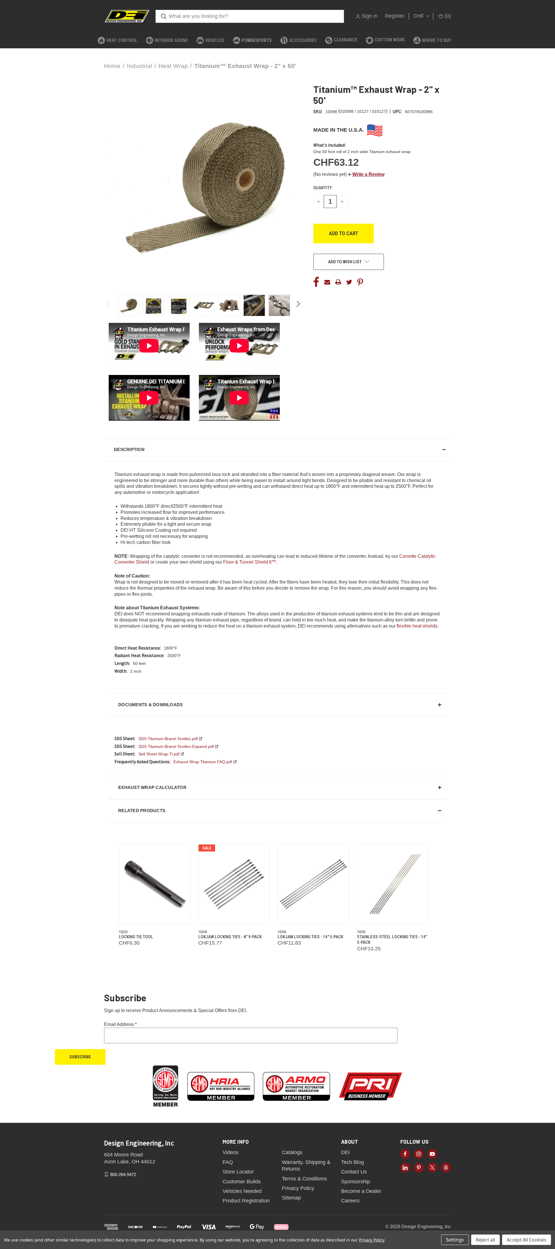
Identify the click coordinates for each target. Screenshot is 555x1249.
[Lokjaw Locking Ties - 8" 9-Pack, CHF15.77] (234, 884)
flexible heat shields (417, 625)
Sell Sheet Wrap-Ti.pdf (159, 754)
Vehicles (214, 40)
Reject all (485, 1240)
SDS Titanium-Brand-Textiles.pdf (168, 738)
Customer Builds (242, 1181)
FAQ (228, 1162)
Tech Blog (352, 1162)
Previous (109, 305)
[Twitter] (349, 282)
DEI (345, 1152)
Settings (455, 1240)
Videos (230, 1152)
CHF (419, 16)
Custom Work (390, 40)
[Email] (327, 282)
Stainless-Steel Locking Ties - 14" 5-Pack (392, 939)
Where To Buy (436, 40)
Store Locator (238, 1172)
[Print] (338, 282)
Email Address (120, 1024)
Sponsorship (355, 1181)
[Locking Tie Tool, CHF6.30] (154, 884)
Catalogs (292, 1152)
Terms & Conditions (304, 1179)
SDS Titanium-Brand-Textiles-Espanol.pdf (176, 746)
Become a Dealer (361, 1191)
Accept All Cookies (526, 1240)
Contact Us (354, 1172)
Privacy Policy (298, 1188)
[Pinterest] (360, 282)
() (447, 16)
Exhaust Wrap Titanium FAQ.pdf (202, 761)
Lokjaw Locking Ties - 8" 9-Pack (230, 936)
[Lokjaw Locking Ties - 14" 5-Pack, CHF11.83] (313, 884)
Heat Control (121, 40)
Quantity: (323, 187)
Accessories (303, 40)
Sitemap (291, 1198)
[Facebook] (316, 282)
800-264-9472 (123, 1174)
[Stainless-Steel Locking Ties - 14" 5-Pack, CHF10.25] (392, 884)
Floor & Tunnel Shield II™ (249, 562)
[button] (366, 174)
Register (394, 16)
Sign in (370, 16)
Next (298, 305)
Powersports (257, 40)
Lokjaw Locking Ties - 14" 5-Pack (310, 936)
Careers (350, 1201)
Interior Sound (171, 40)
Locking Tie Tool (136, 936)
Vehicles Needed (242, 1191)
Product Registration (246, 1201)
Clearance (345, 40)
